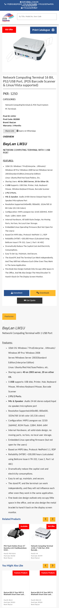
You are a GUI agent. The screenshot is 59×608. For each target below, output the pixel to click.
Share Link (9, 131)
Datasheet (17, 293)
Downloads (44, 293)
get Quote (30, 300)
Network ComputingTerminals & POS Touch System (26, 105)
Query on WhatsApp (27, 131)
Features (9, 316)
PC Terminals (10, 109)
